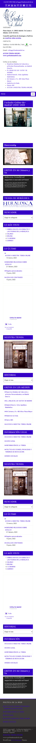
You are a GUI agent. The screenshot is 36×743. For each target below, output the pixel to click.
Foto (10, 324)
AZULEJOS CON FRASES (14, 277)
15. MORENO (11, 238)
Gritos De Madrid (15, 318)
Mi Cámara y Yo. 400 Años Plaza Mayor (19, 411)
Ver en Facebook (9, 327)
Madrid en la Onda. (13, 83)
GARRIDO (10, 241)
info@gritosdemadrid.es (24, 2)
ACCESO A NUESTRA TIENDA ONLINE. (20, 87)
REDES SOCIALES (12, 456)
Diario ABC (10, 85)
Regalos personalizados (14, 271)
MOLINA (10, 236)
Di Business (17, 740)
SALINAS (10, 234)
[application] (18, 184)
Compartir (9, 329)
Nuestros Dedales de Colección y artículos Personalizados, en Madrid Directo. (19, 66)
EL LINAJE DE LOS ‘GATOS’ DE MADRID (19, 401)
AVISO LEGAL (10, 441)
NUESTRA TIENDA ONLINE (13, 735)
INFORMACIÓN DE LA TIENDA (16, 445)
